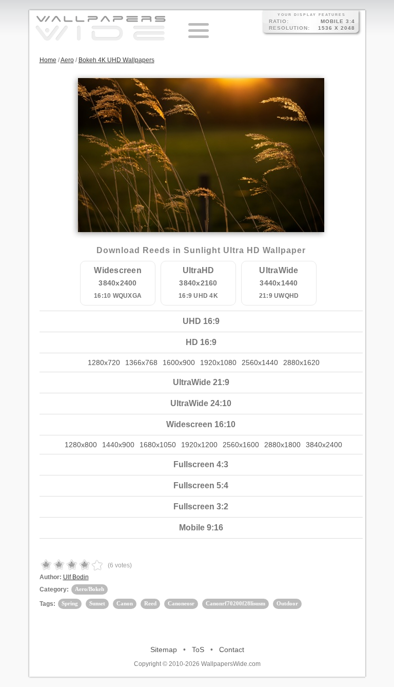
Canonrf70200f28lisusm (235, 603)
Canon (124, 603)
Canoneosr (181, 603)
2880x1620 (301, 362)
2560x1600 (241, 445)
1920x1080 (218, 362)
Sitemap (163, 649)
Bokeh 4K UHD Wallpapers (116, 60)
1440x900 (118, 445)
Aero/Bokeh (89, 589)
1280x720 (104, 362)
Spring (70, 603)
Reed (150, 603)
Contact (231, 649)
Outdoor (287, 603)
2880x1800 (282, 445)
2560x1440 (260, 362)
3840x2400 (324, 445)
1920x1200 (199, 445)
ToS (198, 649)
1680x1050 (158, 445)
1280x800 (81, 445)
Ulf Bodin (76, 577)
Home (48, 60)
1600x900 (179, 362)
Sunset (97, 603)
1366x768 (141, 362)
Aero (67, 60)
